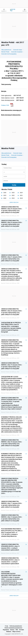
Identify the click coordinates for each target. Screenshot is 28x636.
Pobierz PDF (5, 105)
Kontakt (21, 629)
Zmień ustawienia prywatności (13, 628)
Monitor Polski (5, 51)
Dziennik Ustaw (17, 49)
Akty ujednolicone (6, 49)
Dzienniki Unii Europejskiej (8, 54)
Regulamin (6, 629)
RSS (17, 629)
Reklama (8, 631)
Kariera (12, 629)
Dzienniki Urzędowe (16, 51)
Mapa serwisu (16, 631)
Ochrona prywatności (15, 626)
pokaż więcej (13, 595)
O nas (6, 626)
